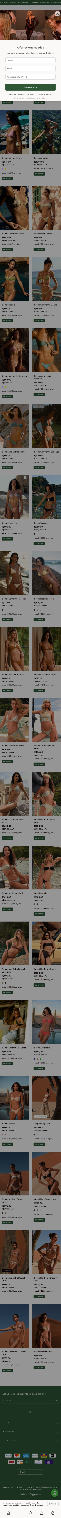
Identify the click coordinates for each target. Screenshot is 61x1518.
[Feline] (8, 1512)
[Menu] (19, 1512)
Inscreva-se (30, 87)
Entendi (53, 1504)
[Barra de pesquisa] (30, 1512)
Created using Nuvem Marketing (30, 98)
